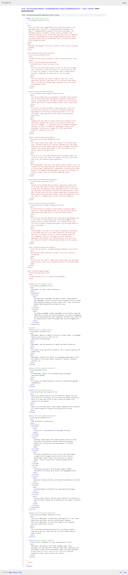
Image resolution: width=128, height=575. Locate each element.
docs (85, 8)
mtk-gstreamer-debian (35, 8)
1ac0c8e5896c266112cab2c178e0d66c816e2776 (62, 8)
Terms (20, 572)
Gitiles (10, 572)
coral (23, 8)
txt (121, 572)
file (57, 15)
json (124, 572)
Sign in (124, 3)
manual (91, 8)
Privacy (15, 572)
